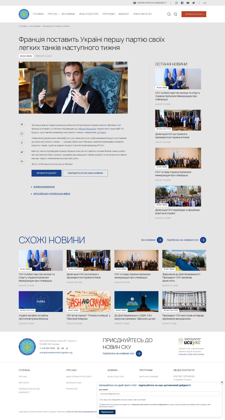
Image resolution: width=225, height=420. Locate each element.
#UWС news (26, 56)
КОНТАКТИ (24, 383)
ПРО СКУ (52, 13)
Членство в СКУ (142, 13)
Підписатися (107, 412)
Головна (38, 13)
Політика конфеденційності (86, 412)
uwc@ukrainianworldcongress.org (56, 352)
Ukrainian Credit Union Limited (191, 354)
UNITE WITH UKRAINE (148, 376)
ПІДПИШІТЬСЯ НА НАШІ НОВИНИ (85, 173)
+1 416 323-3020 (47, 348)
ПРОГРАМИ (108, 13)
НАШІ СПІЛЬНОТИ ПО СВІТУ (79, 376)
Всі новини (68, 13)
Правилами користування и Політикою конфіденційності (150, 404)
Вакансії (124, 13)
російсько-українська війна (52, 193)
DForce (70, 412)
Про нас (23, 376)
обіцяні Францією (87, 128)
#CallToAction (88, 13)
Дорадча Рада (73, 383)
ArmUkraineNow (45, 186)
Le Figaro (101, 132)
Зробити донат (193, 14)
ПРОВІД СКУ (72, 389)
